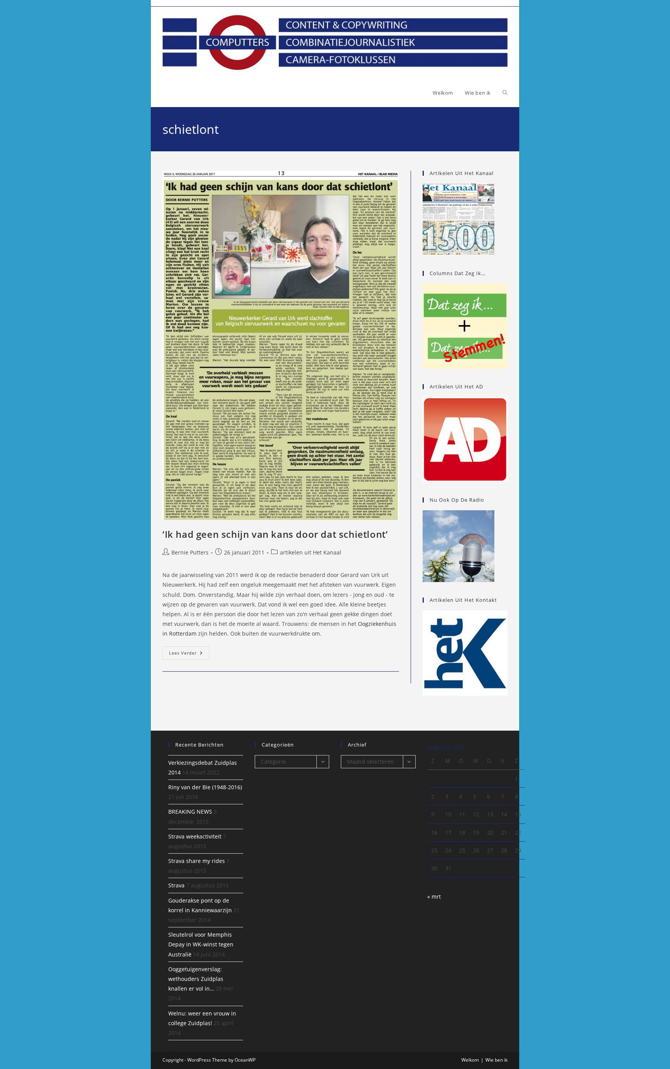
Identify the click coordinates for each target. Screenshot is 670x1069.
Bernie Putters (190, 552)
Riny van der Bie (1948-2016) (205, 787)
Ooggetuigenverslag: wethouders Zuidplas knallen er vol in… (195, 978)
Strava (176, 885)
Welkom (470, 1060)
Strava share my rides (196, 861)
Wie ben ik (496, 1060)
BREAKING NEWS (190, 811)
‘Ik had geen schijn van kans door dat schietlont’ (275, 534)
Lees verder (189, 654)
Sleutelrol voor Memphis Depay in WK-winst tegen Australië (200, 944)
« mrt (434, 896)
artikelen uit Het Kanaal (310, 552)
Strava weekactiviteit (194, 836)
